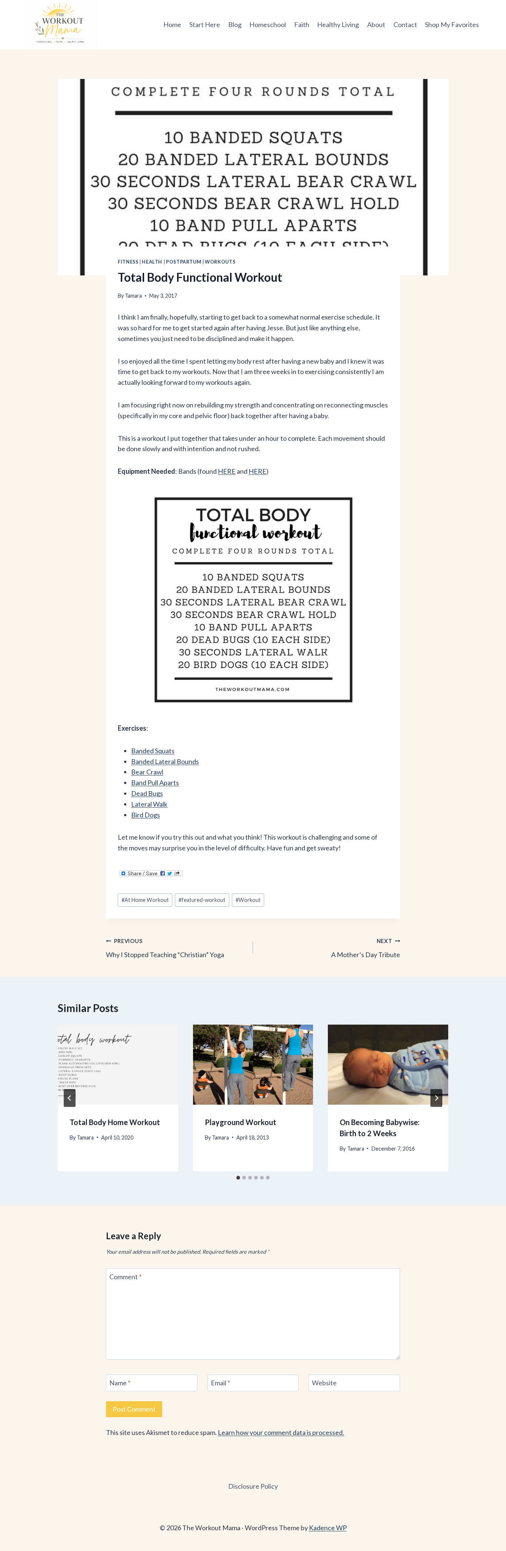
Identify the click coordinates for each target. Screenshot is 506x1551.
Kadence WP (328, 1528)
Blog (235, 24)
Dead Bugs (147, 793)
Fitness (128, 262)
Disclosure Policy (253, 1486)
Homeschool (267, 24)
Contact (405, 24)
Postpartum (183, 262)
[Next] (436, 1098)
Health (152, 262)
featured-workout (202, 900)
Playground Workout (240, 1122)
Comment (125, 1277)
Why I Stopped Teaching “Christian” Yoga (165, 948)
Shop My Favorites (452, 24)
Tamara (133, 295)
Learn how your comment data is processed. (281, 1432)
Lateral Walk (149, 804)
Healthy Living (338, 24)
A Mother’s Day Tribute (365, 948)
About (376, 24)
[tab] (238, 1178)
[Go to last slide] (70, 1098)
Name (119, 1383)
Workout (248, 900)
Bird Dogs (145, 815)
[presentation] (118, 1065)
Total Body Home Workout (115, 1122)
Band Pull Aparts (155, 782)
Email (220, 1383)
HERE (227, 471)
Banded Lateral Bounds (165, 761)
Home (172, 24)
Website (324, 1383)
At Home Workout (145, 900)
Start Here (204, 24)
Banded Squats (152, 751)
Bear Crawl (147, 772)
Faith (301, 24)
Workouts (220, 262)
